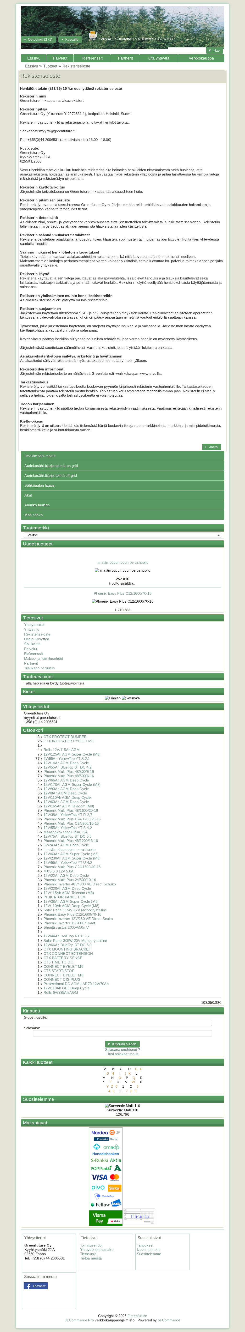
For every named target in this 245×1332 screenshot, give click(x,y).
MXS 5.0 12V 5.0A (59, 871)
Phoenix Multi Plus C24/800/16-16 (71, 823)
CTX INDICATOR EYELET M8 (69, 741)
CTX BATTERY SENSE (63, 958)
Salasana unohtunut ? (122, 1050)
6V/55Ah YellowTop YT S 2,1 (67, 759)
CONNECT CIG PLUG (62, 979)
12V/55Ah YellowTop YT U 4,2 (68, 863)
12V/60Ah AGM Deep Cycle (66, 802)
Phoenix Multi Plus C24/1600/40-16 (72, 867)
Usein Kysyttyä (36, 639)
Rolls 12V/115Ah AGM (62, 750)
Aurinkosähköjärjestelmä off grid (50, 476)
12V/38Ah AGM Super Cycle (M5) (71, 901)
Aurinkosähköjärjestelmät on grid (51, 466)
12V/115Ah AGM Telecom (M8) (69, 893)
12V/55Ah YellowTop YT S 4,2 (68, 828)
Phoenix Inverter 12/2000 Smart (69, 923)
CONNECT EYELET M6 (63, 967)
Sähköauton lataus (39, 485)
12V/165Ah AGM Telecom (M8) (69, 806)
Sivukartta (32, 644)
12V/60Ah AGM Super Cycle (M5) (71, 854)
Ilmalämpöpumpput (40, 456)
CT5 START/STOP (59, 971)
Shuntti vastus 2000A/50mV (66, 927)
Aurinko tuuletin (37, 505)
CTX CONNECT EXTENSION (68, 954)
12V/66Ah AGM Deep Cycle (66, 780)
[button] (38, 39)
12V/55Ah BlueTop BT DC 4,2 (68, 767)
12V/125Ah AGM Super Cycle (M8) (72, 754)
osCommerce (169, 1320)
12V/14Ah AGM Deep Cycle (66, 763)
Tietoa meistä (91, 1258)
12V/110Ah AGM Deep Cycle (67, 797)
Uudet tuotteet (38, 543)
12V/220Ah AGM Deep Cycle (67, 888)
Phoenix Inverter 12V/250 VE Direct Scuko (78, 919)
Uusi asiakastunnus (122, 1054)
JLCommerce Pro (79, 1320)
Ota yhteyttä (158, 58)
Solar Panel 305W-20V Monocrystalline (75, 941)
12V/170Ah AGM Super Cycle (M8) (72, 785)
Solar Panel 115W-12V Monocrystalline (75, 910)
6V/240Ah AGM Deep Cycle (66, 845)
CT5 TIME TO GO (58, 962)
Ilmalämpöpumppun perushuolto (122, 557)
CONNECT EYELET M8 (63, 975)
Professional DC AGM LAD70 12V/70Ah (76, 984)
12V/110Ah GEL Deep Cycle (66, 988)
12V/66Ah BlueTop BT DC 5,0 (68, 945)
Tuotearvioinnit (38, 676)
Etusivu (33, 58)
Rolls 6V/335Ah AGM (61, 992)
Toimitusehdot (91, 1245)
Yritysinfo (31, 629)
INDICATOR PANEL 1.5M (65, 897)
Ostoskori (33, 730)
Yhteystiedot (34, 625)
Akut (28, 495)
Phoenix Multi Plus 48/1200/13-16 (71, 841)
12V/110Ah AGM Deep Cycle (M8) (72, 906)
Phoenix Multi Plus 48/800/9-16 (69, 772)
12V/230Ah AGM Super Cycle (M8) (72, 858)
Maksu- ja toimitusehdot (43, 658)
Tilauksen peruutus (39, 668)
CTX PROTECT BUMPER (65, 737)
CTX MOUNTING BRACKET (67, 949)
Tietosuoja (88, 1254)
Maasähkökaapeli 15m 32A (66, 832)
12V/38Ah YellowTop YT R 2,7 (68, 815)
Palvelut (60, 58)
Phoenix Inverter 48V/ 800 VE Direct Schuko (80, 884)
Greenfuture (137, 1316)
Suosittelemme (38, 1099)
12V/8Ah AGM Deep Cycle (65, 793)
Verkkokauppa (201, 58)
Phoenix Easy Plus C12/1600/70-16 (122, 587)
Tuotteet (50, 66)
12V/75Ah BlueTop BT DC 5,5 (68, 836)
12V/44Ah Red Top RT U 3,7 (66, 936)
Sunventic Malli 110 (122, 1110)
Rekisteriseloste (76, 66)
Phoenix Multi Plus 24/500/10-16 (70, 880)
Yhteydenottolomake (96, 1250)
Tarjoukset (145, 1245)
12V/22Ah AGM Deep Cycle (66, 876)
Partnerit (125, 58)
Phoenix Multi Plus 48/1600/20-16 (71, 810)
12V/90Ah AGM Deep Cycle (66, 789)
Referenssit (92, 58)
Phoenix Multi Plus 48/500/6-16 (69, 776)
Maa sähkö (33, 515)
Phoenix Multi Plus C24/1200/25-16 (72, 819)
